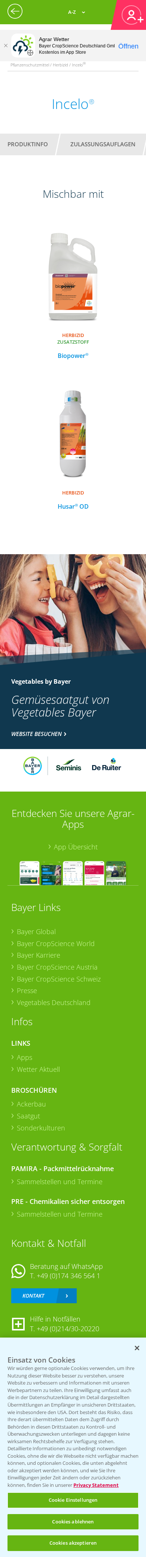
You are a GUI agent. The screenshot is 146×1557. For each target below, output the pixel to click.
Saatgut (28, 1115)
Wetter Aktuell (38, 1069)
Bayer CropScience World (56, 943)
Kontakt (33, 1295)
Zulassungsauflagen (103, 144)
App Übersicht (76, 846)
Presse (27, 990)
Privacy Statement (96, 1485)
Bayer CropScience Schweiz (59, 978)
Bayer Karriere (38, 955)
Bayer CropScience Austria (57, 966)
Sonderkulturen (41, 1127)
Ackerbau (31, 1103)
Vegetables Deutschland (54, 1002)
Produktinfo (27, 144)
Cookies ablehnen (73, 1521)
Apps (24, 1057)
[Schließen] (5, 45)
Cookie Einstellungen (73, 1500)
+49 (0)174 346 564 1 (68, 1275)
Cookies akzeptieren (73, 1542)
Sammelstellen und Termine (60, 1181)
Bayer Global (36, 931)
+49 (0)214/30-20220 (68, 1328)
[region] (73, 1447)
